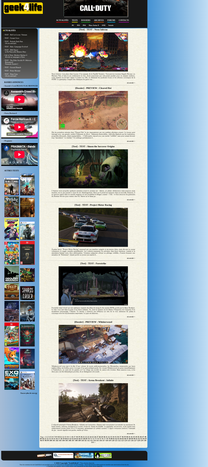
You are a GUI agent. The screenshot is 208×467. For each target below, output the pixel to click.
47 (143, 437)
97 (43, 440)
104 (63, 440)
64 (75, 439)
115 (97, 440)
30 (104, 437)
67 (82, 439)
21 (84, 437)
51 (45, 439)
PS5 (78, 25)
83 (118, 439)
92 (139, 439)
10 (59, 437)
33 (111, 437)
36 (118, 437)
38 (122, 437)
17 (75, 437)
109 (79, 440)
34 (113, 437)
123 (122, 440)
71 (91, 439)
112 (88, 440)
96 (41, 440)
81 (114, 439)
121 (116, 440)
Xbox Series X (94, 25)
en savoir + (131, 83)
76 (102, 439)
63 (73, 439)
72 (93, 439)
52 (48, 439)
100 (50, 440)
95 (146, 439)
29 (102, 437)
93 (141, 439)
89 (132, 439)
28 (100, 437)
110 (82, 440)
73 (96, 439)
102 (57, 440)
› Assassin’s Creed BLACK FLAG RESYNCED (21, 86)
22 (86, 437)
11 (61, 437)
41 (129, 437)
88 (130, 439)
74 (98, 439)
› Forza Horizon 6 (10, 113)
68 (84, 439)
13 (65, 437)
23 (88, 437)
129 (141, 440)
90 (134, 439)
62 (70, 439)
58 (61, 439)
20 (81, 437)
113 (91, 440)
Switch (110, 25)
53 (50, 439)
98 (46, 440)
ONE (104, 25)
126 (132, 440)
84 (121, 439)
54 (52, 439)
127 (135, 440)
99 (48, 440)
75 (100, 439)
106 (70, 440)
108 (76, 440)
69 (86, 439)
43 (134, 437)
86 (125, 439)
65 (77, 439)
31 (107, 437)
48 (145, 437)
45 (138, 437)
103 (60, 440)
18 (77, 437)
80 (112, 439)
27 (97, 437)
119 (110, 440)
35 (116, 437)
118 (107, 440)
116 (100, 440)
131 (92, 442)
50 (43, 439)
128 (138, 440)
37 (120, 437)
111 (85, 440)
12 (63, 437)
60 (66, 439)
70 (89, 439)
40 (127, 437)
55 (54, 439)
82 (116, 439)
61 (68, 439)
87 (128, 439)
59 (64, 439)
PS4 (84, 25)
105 (66, 440)
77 (105, 439)
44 (136, 437)
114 (94, 440)
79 (109, 439)
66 (80, 439)
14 (68, 437)
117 (103, 440)
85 (123, 439)
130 (145, 440)
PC (73, 25)
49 (41, 439)
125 (129, 440)
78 (107, 439)
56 (57, 439)
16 (72, 437)
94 (144, 439)
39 (125, 437)
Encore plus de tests (29, 393)
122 (119, 440)
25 (93, 437)
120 (113, 440)
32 (109, 437)
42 (132, 437)
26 (95, 437)
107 (73, 440)
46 (141, 437)
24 (91, 437)
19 (79, 437)
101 (54, 440)
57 (59, 439)
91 (137, 439)
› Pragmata (8, 141)
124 (125, 440)
